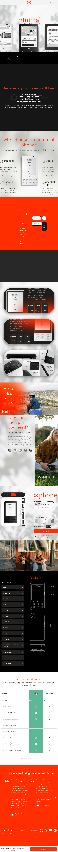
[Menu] (4, 2)
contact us (23, 835)
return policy (33, 830)
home (22, 830)
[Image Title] (41, 830)
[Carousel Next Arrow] (55, 798)
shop (22, 833)
